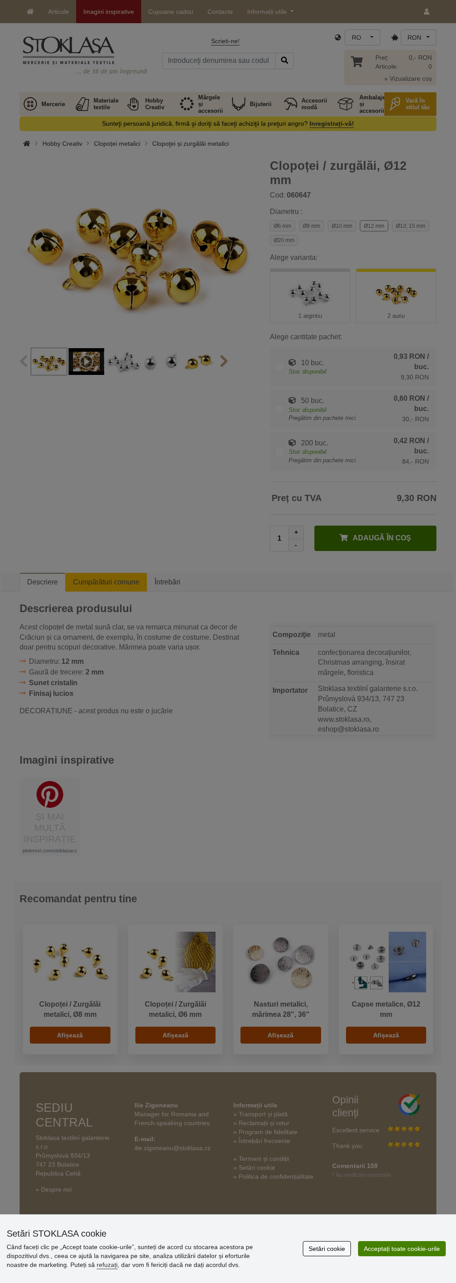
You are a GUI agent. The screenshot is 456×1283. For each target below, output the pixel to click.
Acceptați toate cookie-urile (402, 1248)
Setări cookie (327, 1248)
